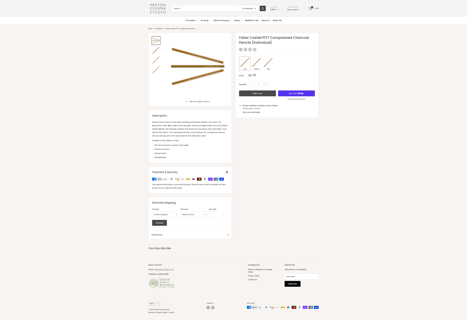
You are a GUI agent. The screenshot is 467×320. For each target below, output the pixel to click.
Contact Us (252, 279)
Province (184, 209)
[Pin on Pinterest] (245, 49)
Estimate (159, 223)
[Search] (263, 8)
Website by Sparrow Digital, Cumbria (161, 312)
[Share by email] (254, 49)
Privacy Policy (254, 276)
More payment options (296, 99)
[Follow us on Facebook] (208, 307)
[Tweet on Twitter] (250, 49)
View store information (251, 112)
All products (159, 28)
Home (150, 28)
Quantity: (243, 84)
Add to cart (257, 93)
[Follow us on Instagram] (213, 307)
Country (155, 209)
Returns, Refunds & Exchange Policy (260, 270)
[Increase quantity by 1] (266, 84)
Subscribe (292, 284)
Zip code (212, 209)
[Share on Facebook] (240, 49)
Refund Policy (157, 235)
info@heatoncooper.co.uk (164, 269)
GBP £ (152, 304)
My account (292, 10)
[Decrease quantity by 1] (251, 84)
